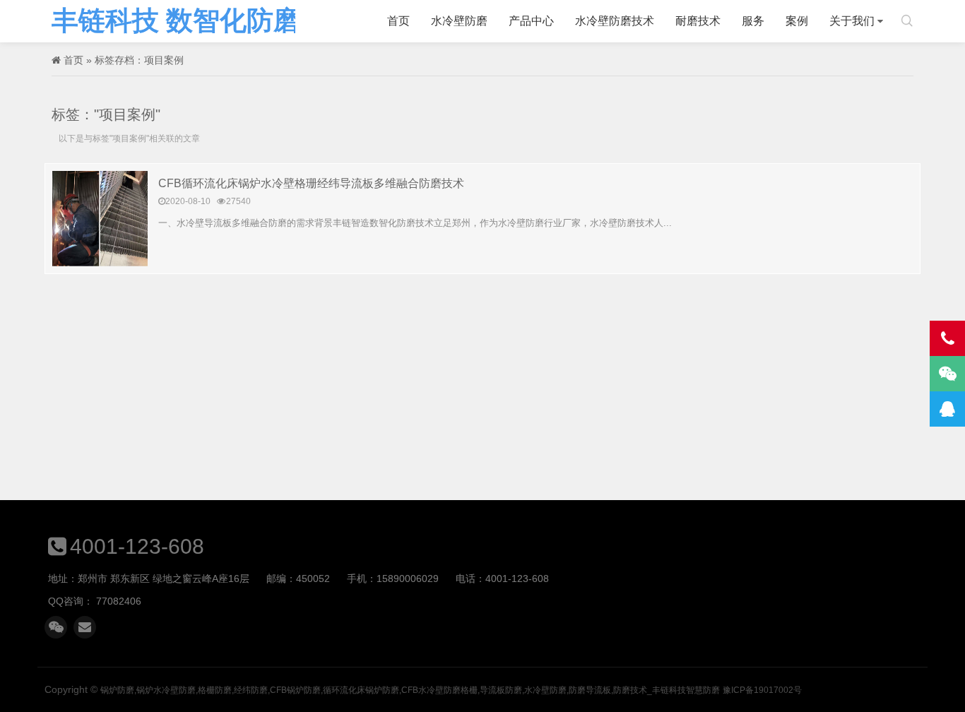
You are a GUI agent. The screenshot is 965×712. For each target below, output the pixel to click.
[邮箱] (84, 627)
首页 (398, 21)
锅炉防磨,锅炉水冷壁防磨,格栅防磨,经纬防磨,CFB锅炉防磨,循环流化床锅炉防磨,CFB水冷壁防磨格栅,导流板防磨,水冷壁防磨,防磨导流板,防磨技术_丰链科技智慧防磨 (173, 21)
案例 (797, 21)
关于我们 (852, 21)
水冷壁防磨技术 (614, 21)
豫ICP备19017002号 (762, 690)
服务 (753, 21)
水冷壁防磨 (459, 21)
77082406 (118, 601)
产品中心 (531, 21)
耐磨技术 (698, 21)
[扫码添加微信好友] (56, 627)
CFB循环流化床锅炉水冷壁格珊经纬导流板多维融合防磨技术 (311, 183)
